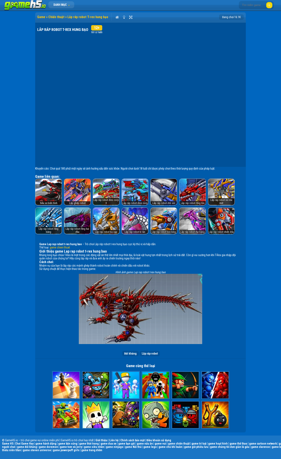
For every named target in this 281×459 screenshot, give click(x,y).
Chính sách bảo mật (132, 440)
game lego (150, 446)
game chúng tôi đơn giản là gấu (229, 446)
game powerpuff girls (66, 450)
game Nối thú (133, 446)
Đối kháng (130, 353)
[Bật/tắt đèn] (124, 17)
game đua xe (108, 443)
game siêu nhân (94, 446)
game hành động (45, 443)
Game (41, 17)
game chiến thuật (179, 443)
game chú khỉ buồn (170, 446)
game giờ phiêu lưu (196, 446)
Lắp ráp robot (150, 353)
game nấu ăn (145, 443)
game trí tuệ (199, 443)
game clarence (260, 446)
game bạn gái (126, 443)
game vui (160, 443)
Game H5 (7, 443)
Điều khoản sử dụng (158, 440)
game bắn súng (67, 443)
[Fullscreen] (130, 17)
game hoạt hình (218, 443)
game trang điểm (91, 450)
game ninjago (114, 446)
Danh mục (60, 4)
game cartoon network (263, 443)
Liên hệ (113, 440)
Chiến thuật (56, 17)
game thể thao (238, 443)
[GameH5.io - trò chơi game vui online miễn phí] (25, 9)
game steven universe (37, 450)
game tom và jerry (71, 446)
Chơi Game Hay (24, 443)
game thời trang (89, 443)
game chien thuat (60, 247)
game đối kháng (27, 446)
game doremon (48, 446)
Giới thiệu (101, 440)
